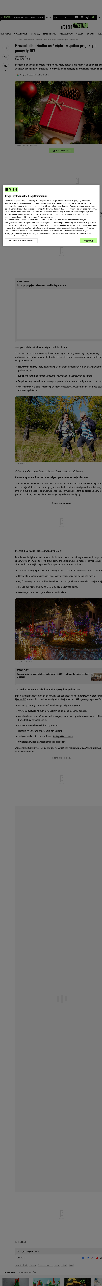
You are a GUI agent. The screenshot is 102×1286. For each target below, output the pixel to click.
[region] (51, 215)
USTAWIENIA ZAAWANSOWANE (21, 241)
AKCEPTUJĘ (88, 241)
